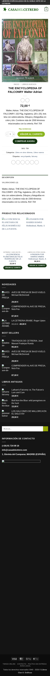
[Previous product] (27, 100)
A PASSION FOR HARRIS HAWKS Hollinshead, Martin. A (37, 257)
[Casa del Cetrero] (20, 9)
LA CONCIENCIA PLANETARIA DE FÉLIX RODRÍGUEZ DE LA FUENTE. (12, 258)
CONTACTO (21, 664)
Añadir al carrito (31, 134)
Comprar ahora (25, 141)
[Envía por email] (27, 162)
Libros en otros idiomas (24, 152)
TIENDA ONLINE (9, 664)
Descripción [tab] (8, 177)
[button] (42, 9)
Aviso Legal (25, 666)
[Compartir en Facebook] (18, 162)
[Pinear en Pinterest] (32, 162)
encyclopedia (26, 156)
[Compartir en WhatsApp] (13, 162)
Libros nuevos (29, 84)
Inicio (16, 84)
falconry (34, 156)
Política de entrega (37, 664)
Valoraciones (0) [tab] (10, 183)
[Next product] (23, 100)
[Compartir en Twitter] (23, 162)
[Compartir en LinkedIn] (36, 162)
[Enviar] (45, 428)
